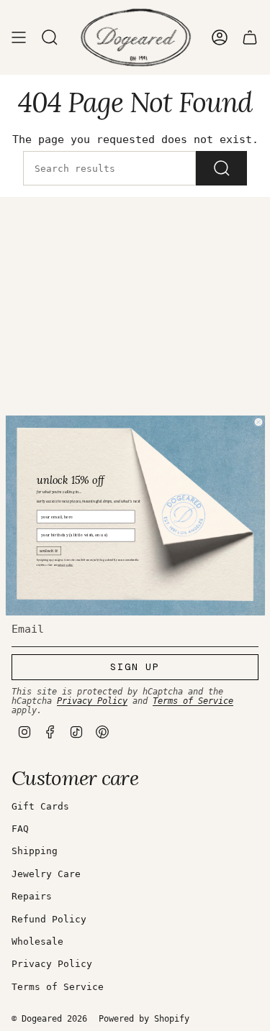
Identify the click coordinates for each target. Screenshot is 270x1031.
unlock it (48, 551)
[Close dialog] (258, 422)
